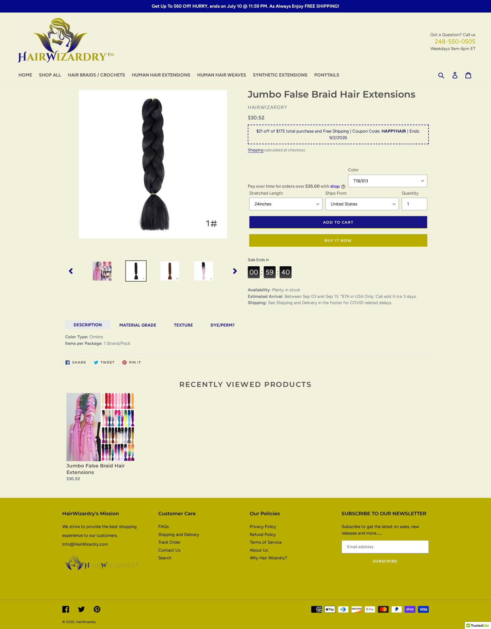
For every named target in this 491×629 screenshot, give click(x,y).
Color (353, 169)
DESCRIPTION (88, 324)
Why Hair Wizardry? (268, 557)
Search (164, 557)
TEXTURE (183, 325)
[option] (102, 271)
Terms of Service (266, 542)
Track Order (169, 542)
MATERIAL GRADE (137, 325)
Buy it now (338, 240)
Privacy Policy (263, 526)
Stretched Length (266, 193)
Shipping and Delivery (178, 534)
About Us (259, 550)
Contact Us (169, 550)
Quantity (410, 193)
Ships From (336, 193)
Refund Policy (263, 534)
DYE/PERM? (223, 325)
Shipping (255, 150)
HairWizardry (86, 622)
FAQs (163, 526)
